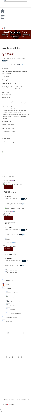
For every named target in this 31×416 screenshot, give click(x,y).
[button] (15, 7)
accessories (24, 71)
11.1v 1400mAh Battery (10, 254)
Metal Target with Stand (18, 36)
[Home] (7, 36)
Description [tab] (6, 76)
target (3, 73)
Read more (8, 187)
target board (8, 73)
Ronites (12, 404)
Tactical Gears (12, 222)
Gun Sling (7, 223)
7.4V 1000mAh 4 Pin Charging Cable (13, 192)
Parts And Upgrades (13, 253)
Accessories (15, 71)
